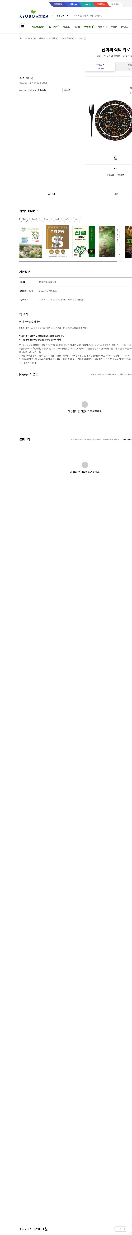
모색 (77, 220)
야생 (57, 220)
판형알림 (80, 300)
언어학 (52, 38)
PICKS (124, 26)
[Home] (20, 38)
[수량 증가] (125, 1229)
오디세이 (53, 26)
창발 (67, 220)
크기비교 (120, 175)
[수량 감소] (117, 1229)
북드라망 (23, 83)
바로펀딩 (102, 26)
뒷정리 (46, 220)
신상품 (114, 26)
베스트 (66, 26)
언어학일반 (66, 38)
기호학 (80, 38)
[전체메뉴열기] (22, 26)
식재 (24, 220)
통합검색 (60, 15)
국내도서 (28, 38)
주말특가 (88, 26)
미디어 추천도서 (26, 328)
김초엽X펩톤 (38, 26)
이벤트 (77, 26)
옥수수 (35, 220)
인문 (41, 38)
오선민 (22, 78)
